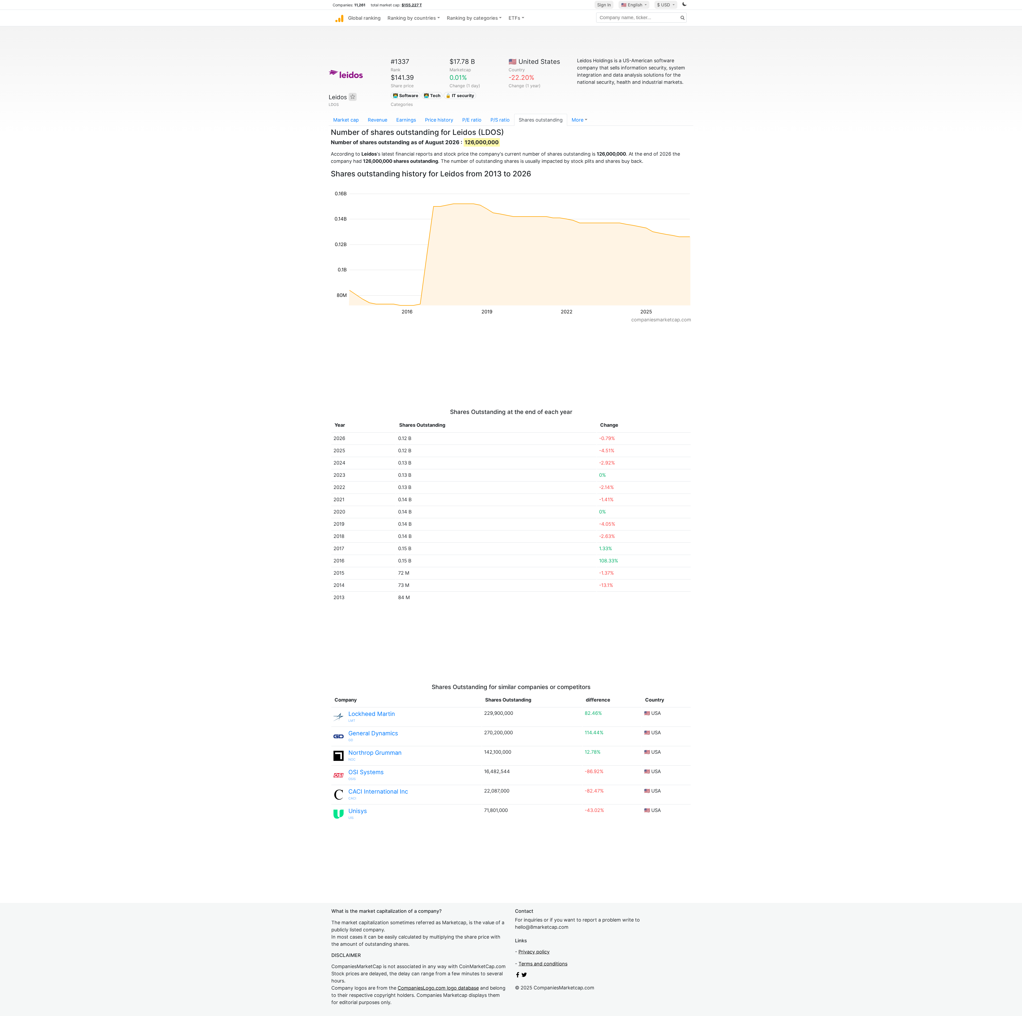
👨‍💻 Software (405, 95)
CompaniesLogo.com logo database (438, 988)
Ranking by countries (412, 18)
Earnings (406, 120)
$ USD (664, 4)
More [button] (577, 120)
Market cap (346, 120)
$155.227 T (412, 5)
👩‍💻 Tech (432, 95)
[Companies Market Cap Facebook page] (517, 975)
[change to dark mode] (684, 5)
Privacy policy (534, 952)
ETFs (514, 18)
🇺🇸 (631, 4)
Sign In (604, 4)
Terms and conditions (542, 964)
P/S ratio (500, 120)
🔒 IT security (460, 95)
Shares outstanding (541, 120)
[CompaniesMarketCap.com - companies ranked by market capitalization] (339, 18)
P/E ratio (471, 120)
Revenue (377, 120)
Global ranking (364, 18)
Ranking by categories (472, 18)
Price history (439, 120)
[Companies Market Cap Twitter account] (524, 975)
